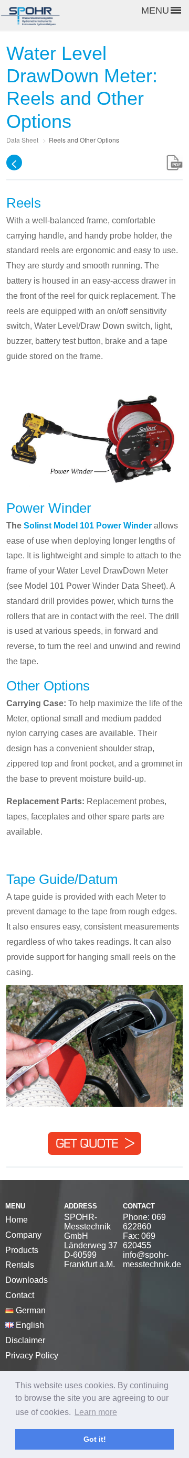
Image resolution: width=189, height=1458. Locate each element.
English (29, 1325)
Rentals (19, 1264)
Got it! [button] (94, 1439)
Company (23, 1234)
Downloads (26, 1280)
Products (21, 1250)
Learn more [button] (96, 1412)
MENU (155, 10)
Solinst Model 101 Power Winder (88, 525)
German (30, 1310)
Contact (19, 1295)
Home (16, 1219)
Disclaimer (25, 1340)
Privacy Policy (31, 1355)
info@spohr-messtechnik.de (152, 1259)
